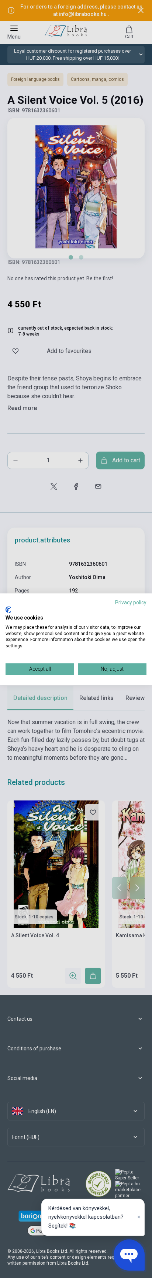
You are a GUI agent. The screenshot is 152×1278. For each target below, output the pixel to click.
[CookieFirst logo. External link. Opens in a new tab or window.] (8, 610)
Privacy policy (130, 602)
